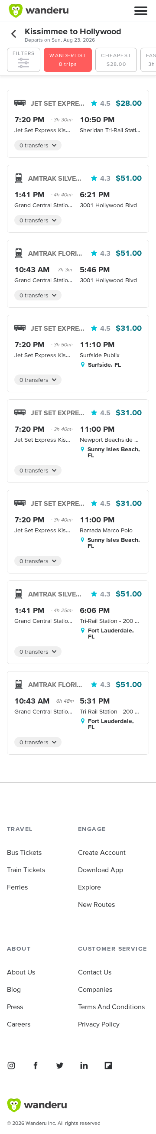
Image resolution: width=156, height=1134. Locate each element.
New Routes (96, 904)
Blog (14, 989)
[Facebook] (35, 1065)
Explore (89, 887)
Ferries (17, 887)
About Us (21, 972)
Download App (100, 869)
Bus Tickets (24, 852)
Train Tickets (26, 869)
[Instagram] (11, 1065)
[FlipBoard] (108, 1065)
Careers (18, 1024)
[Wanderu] (38, 11)
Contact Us (94, 972)
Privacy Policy (99, 1024)
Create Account (102, 852)
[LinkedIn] (84, 1065)
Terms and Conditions (111, 1006)
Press (15, 1006)
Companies (95, 989)
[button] (140, 11)
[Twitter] (59, 1065)
